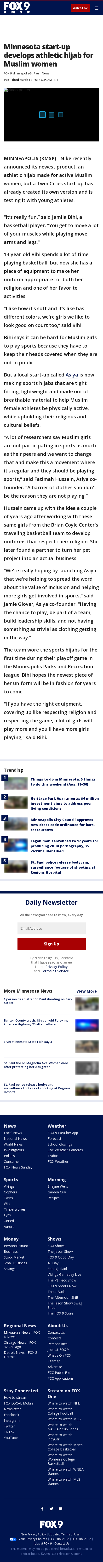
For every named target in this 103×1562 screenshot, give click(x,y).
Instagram (12, 1420)
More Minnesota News (28, 991)
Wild (7, 1203)
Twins (8, 1198)
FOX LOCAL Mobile (19, 1403)
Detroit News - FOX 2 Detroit (20, 1354)
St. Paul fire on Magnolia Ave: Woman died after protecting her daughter (36, 1065)
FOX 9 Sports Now (62, 1286)
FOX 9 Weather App (63, 1132)
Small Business (15, 1263)
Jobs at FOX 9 (58, 1349)
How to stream (15, 1397)
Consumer (12, 1161)
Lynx (7, 1215)
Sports (11, 1179)
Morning (57, 1179)
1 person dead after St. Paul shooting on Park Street (38, 1001)
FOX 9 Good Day (61, 1257)
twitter (51, 1508)
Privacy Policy (57, 966)
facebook (42, 1508)
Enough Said (57, 1268)
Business (11, 1251)
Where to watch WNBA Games (66, 1471)
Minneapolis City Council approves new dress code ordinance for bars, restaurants (63, 824)
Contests (55, 1338)
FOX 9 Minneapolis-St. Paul (22, 73)
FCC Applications (61, 1378)
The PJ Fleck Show (62, 1280)
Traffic (53, 1155)
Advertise (55, 1367)
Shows (54, 1239)
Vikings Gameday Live (64, 1274)
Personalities (58, 1344)
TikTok (9, 1432)
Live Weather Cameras (65, 1150)
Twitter (9, 1426)
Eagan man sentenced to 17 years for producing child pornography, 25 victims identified (64, 846)
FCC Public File (59, 1372)
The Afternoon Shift (63, 1297)
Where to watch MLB (64, 1419)
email (60, 1508)
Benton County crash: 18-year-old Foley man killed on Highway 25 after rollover (37, 1022)
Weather (57, 1126)
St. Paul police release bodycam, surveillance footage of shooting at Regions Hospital (63, 867)
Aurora (9, 1226)
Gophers (10, 1192)
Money (11, 1239)
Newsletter (12, 1409)
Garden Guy (57, 1192)
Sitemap (54, 1361)
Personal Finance (17, 1245)
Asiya (72, 374)
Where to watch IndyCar (60, 1437)
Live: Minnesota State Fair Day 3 (28, 1041)
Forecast (54, 1138)
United (9, 1221)
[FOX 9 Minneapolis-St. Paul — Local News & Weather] (18, 7)
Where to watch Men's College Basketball (65, 1447)
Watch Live (80, 8)
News (45, 73)
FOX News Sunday (18, 1167)
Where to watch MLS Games (64, 1481)
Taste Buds (56, 1291)
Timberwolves (15, 1209)
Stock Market (14, 1257)
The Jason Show (60, 1251)
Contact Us (56, 1332)
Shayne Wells (58, 1186)
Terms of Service (55, 971)
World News (13, 1144)
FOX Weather (58, 1161)
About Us (58, 1325)
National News (15, 1138)
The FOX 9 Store (60, 1313)
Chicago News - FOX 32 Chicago (20, 1344)
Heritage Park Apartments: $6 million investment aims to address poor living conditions (65, 803)
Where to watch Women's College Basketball (61, 1459)
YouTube (11, 1437)
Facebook (11, 1414)
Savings (10, 1268)
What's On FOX (59, 1355)
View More (86, 991)
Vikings (9, 1186)
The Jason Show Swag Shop (65, 1305)
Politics (9, 1155)
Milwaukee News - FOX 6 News (22, 1334)
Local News (13, 1132)
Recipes (54, 1198)
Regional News (20, 1325)
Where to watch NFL (64, 1403)
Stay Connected (21, 1390)
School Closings (60, 1144)
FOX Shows (56, 1245)
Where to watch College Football (60, 1411)
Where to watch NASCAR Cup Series (63, 1426)
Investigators (14, 1150)
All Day (53, 1263)
